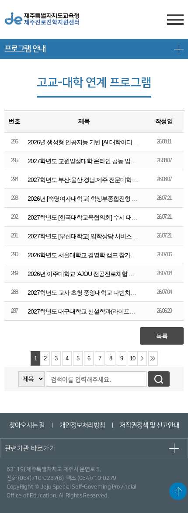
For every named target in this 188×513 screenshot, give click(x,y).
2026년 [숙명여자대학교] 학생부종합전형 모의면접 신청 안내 (104, 198)
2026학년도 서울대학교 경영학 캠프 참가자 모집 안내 (95, 254)
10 (132, 359)
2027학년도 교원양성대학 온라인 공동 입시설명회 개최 (97, 160)
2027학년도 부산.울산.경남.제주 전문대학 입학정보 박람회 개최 (107, 179)
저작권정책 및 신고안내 (149, 425)
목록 (161, 335)
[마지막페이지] (153, 358)
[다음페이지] (142, 358)
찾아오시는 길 (26, 425)
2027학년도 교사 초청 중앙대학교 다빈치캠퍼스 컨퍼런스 (99, 292)
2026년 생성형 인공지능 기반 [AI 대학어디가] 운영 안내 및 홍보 (106, 142)
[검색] (159, 379)
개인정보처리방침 (81, 425)
